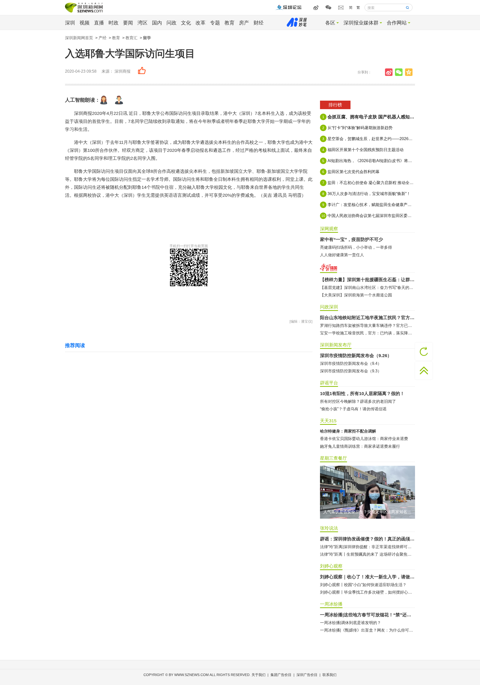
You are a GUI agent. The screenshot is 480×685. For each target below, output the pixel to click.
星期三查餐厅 (333, 458)
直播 (99, 22)
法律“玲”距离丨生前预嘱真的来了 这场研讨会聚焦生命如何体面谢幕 (367, 554)
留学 (147, 38)
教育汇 (132, 38)
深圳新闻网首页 (79, 38)
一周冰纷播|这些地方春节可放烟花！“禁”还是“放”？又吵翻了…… (367, 614)
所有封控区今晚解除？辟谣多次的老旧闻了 (358, 401)
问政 (171, 22)
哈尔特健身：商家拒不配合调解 (348, 431)
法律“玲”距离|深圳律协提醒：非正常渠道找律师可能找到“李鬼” (367, 547)
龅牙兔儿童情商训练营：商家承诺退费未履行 (360, 446)
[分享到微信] (400, 72)
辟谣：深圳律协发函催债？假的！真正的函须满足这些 (367, 538)
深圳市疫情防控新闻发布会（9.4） (351, 363)
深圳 (70, 22)
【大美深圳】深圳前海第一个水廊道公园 (356, 295)
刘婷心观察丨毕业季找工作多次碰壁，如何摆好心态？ (367, 592)
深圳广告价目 (307, 675)
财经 (259, 22)
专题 (215, 22)
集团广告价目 (281, 675)
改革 (201, 22)
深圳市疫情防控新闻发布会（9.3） (351, 371)
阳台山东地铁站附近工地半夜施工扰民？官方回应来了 (367, 317)
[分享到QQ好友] (410, 72)
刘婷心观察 (331, 566)
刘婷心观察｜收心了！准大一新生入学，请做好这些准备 (367, 576)
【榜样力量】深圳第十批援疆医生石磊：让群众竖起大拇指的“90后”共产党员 (367, 279)
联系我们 (329, 675)
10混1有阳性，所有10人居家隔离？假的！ (362, 393)
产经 (102, 38)
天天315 (328, 420)
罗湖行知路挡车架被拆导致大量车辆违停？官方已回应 (367, 325)
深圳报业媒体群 (361, 22)
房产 (244, 22)
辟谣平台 (329, 382)
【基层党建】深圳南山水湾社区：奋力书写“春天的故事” (367, 287)
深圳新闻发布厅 (336, 344)
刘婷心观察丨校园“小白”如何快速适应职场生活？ (363, 585)
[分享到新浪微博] (390, 72)
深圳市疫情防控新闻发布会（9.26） (356, 355)
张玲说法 (329, 528)
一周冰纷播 (331, 604)
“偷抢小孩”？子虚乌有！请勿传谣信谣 (353, 409)
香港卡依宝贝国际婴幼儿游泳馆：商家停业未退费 (364, 439)
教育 (229, 22)
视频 (85, 22)
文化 (186, 22)
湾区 (143, 22)
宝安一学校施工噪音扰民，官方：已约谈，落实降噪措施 (367, 333)
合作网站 (397, 22)
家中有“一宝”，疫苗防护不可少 (351, 239)
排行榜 (335, 104)
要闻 (128, 22)
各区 (330, 22)
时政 (113, 22)
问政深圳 (329, 306)
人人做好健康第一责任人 (342, 255)
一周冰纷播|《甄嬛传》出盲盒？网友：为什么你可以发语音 (367, 630)
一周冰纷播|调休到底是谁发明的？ (350, 623)
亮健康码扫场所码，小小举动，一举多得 (356, 247)
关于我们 (259, 675)
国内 (157, 22)
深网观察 (329, 228)
